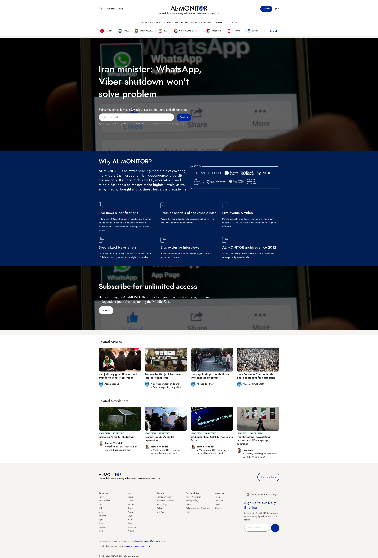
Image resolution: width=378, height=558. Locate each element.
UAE (100, 508)
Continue (106, 310)
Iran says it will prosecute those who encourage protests (210, 376)
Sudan (130, 519)
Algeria (131, 530)
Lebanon (102, 526)
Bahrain (131, 504)
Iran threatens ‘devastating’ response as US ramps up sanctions (254, 440)
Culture (167, 22)
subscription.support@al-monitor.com (149, 541)
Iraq (129, 493)
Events (120, 8)
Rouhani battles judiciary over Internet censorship (163, 376)
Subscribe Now (268, 477)
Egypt (101, 519)
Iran (100, 504)
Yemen (130, 511)
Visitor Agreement (193, 496)
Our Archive (162, 511)
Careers (218, 508)
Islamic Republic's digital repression (159, 438)
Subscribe (266, 8)
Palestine (102, 515)
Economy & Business (201, 22)
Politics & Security (150, 22)
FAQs (188, 504)
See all (273, 30)
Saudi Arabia (104, 500)
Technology (181, 22)
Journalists (219, 500)
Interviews (232, 22)
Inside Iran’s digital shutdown (116, 437)
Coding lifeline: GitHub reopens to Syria (212, 438)
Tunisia (130, 523)
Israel (101, 511)
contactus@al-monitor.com (138, 546)
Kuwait (130, 508)
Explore (219, 22)
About (217, 496)
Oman (130, 500)
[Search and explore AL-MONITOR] (101, 8)
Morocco (132, 526)
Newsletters (110, 8)
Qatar (101, 523)
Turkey (101, 496)
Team (217, 504)
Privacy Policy (192, 500)
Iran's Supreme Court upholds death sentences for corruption (256, 376)
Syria (101, 530)
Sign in (276, 8)
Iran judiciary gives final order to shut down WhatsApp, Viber (118, 376)
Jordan (130, 496)
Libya (130, 515)
